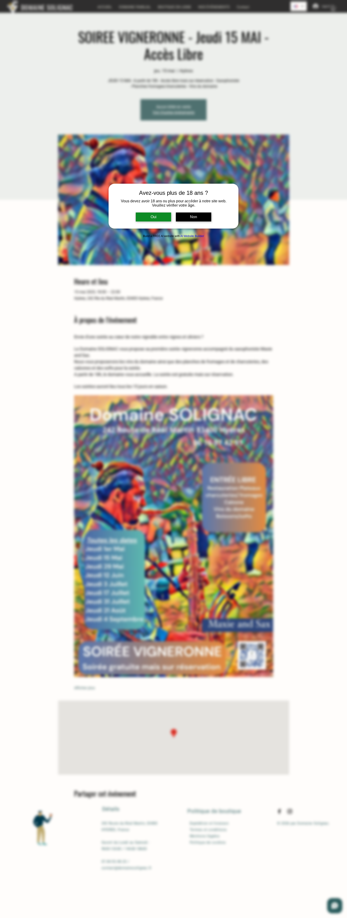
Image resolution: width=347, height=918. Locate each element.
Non (193, 217)
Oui (154, 217)
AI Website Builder (192, 236)
